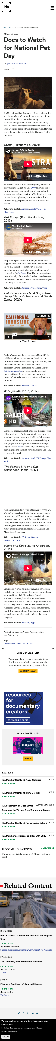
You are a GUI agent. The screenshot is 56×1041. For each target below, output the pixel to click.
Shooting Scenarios (9, 950)
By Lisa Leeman (7, 969)
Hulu (11, 212)
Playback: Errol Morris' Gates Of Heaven (21, 984)
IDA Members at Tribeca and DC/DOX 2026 (24, 836)
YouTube (15, 540)
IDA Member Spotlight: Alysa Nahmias (21, 780)
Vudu (6, 461)
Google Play (45, 458)
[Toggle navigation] (52, 7)
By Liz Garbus (6, 992)
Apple (33, 623)
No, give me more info (9, 1031)
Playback (4, 995)
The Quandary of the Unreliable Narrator (21, 961)
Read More (9, 783)
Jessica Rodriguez (17, 64)
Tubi (44, 288)
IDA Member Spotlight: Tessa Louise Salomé (24, 823)
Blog (9, 27)
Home (4, 27)
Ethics (3, 972)
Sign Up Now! (28, 671)
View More (48, 848)
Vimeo (34, 386)
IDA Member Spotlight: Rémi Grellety (21, 793)
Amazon (25, 209)
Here (28, 758)
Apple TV (34, 209)
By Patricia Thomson (9, 946)
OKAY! (5, 1036)
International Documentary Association (6, 7)
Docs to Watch (9, 643)
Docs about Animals (25, 643)
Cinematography (25, 950)
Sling (38, 288)
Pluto (33, 288)
